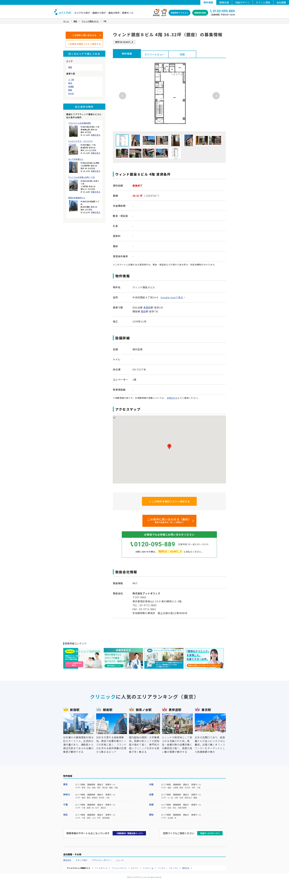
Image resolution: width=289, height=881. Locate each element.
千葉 (65, 804)
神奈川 (66, 794)
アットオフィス (101, 868)
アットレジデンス (119, 868)
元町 (176, 798)
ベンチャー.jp (148, 868)
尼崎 (181, 798)
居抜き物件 (114, 12)
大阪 (151, 784)
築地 (70, 83)
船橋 (88, 808)
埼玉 (65, 814)
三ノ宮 (170, 798)
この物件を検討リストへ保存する (84, 43)
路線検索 (91, 784)
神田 (94, 787)
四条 (169, 808)
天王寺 (187, 787)
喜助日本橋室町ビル (76, 198)
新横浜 (94, 798)
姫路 (195, 798)
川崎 (107, 798)
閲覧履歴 (156, 12)
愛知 (151, 814)
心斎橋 (175, 787)
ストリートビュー (154, 54)
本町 (193, 787)
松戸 (97, 808)
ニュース (120, 860)
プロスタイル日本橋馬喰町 (79, 123)
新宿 (83, 787)
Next (216, 95)
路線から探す (99, 12)
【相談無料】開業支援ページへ (129, 833)
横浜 (83, 798)
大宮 (83, 818)
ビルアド (134, 868)
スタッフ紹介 (81, 860)
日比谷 (71, 93)
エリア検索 (80, 784)
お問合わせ (172, 397)
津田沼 (103, 808)
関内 (88, 798)
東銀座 (71, 86)
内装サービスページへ (210, 833)
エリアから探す (82, 12)
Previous (122, 95)
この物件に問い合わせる (84, 35)
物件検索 (208, 2)
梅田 (169, 787)
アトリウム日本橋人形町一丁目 (81, 177)
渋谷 (88, 787)
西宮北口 (188, 798)
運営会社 (67, 860)
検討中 (163, 13)
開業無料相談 (200, 12)
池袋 (116, 787)
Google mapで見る (172, 297)
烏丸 (174, 808)
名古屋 (170, 818)
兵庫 (151, 794)
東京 (65, 784)
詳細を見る (95, 135)
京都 (151, 804)
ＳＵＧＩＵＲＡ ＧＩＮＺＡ (80, 141)
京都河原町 (182, 808)
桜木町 (101, 798)
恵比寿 (105, 787)
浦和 (88, 818)
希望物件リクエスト (179, 12)
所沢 (99, 818)
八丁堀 (71, 80)
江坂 (198, 787)
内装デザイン (242, 2)
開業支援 (224, 2)
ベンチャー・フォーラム (168, 868)
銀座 (70, 67)
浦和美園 (105, 818)
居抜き (100, 784)
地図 (182, 54)
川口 (94, 818)
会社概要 (281, 2)
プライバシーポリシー (101, 860)
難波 (181, 787)
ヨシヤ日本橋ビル (75, 159)
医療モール (127, 12)
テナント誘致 (263, 2)
